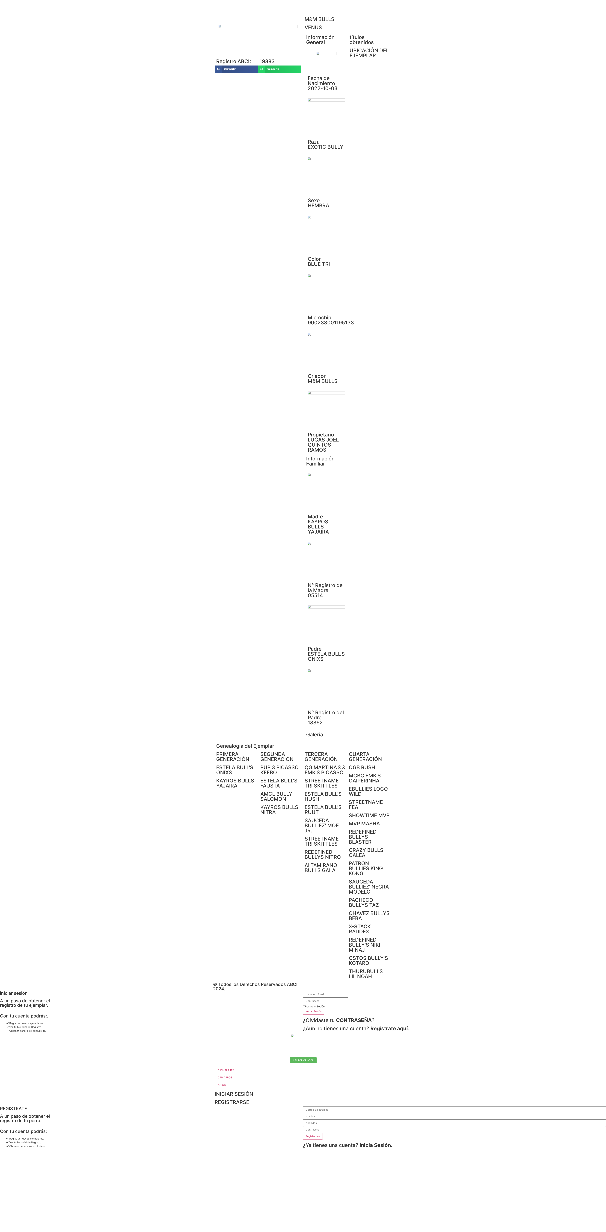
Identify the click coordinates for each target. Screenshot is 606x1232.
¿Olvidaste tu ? (338, 1020)
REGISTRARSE (232, 1102)
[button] (236, 69)
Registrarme (313, 1136)
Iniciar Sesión (313, 1011)
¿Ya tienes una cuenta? (347, 1145)
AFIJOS (222, 1084)
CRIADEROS (225, 1077)
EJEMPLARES (226, 1070)
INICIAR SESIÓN (234, 1094)
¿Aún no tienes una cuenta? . (356, 1028)
